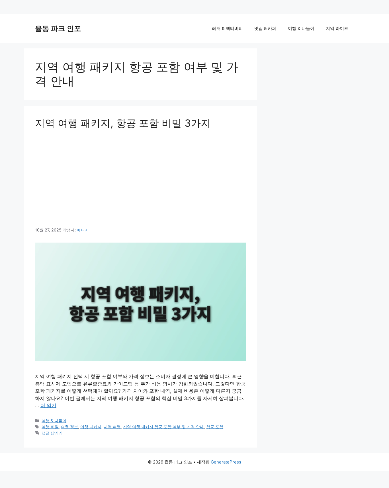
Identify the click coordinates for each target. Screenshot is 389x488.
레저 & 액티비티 (227, 28)
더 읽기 (48, 405)
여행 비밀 (50, 426)
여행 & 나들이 (301, 28)
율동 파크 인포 (58, 28)
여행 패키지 (90, 426)
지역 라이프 (337, 28)
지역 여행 (112, 426)
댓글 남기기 (52, 432)
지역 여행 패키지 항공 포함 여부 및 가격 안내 (163, 426)
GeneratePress (226, 462)
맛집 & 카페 (265, 28)
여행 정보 (69, 426)
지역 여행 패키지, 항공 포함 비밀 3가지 (123, 123)
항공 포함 (214, 426)
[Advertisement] (140, 178)
